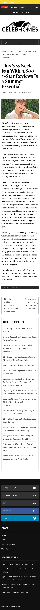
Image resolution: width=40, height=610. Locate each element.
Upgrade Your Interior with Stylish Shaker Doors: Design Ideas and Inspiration (17, 348)
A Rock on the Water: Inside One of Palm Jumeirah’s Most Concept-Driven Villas (19, 447)
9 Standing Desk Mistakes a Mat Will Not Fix (17, 564)
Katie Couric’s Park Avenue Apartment (19, 365)
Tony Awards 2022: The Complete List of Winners (30, 304)
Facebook (7, 510)
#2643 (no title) (10, 495)
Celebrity (13, 287)
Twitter (6, 518)
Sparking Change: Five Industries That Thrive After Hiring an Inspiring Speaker (19, 402)
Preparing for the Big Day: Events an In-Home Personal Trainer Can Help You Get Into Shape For (18, 382)
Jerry (29, 92)
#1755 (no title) (9, 488)
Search (3, 540)
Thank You (5, 549)
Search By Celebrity (8, 544)
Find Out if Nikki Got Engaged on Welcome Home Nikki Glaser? (11, 305)
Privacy (6, 503)
